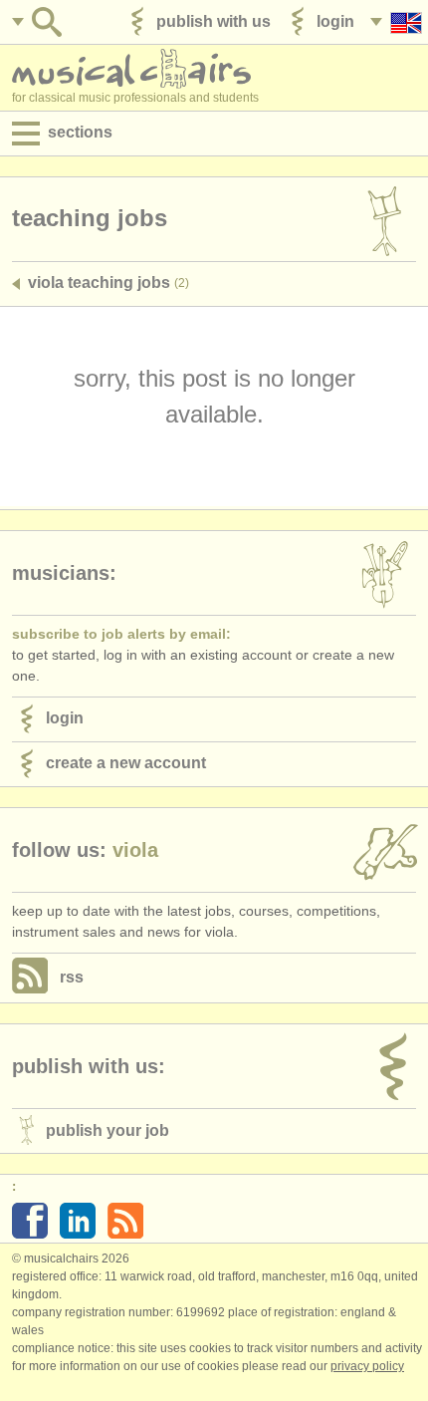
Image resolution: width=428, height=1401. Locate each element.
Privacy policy (367, 1366)
